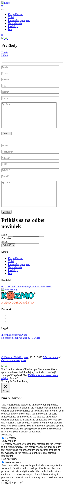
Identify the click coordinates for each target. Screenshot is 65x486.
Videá (11, 17)
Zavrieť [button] (14, 378)
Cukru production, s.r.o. (13, 360)
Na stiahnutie (15, 23)
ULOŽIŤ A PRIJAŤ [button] (12, 483)
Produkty (13, 26)
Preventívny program (19, 20)
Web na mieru (50, 357)
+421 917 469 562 (11, 286)
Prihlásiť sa (8, 245)
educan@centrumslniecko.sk (37, 286)
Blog (10, 29)
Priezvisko (6, 238)
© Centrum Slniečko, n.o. (14, 357)
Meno (4, 234)
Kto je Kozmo (15, 14)
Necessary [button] (6, 434)
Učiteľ (4, 55)
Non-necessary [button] (9, 458)
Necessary (10, 437)
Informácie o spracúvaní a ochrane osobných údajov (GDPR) (20, 336)
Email (4, 241)
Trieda (4, 52)
